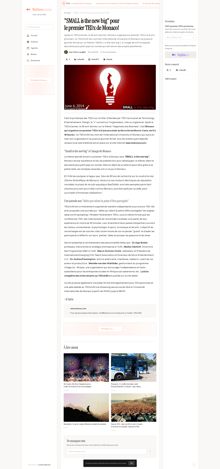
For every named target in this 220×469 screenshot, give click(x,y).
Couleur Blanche (44, 465)
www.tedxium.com (136, 142)
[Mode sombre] (194, 465)
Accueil (67, 13)
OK (131, 463)
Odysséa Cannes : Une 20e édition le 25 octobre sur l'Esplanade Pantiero (111, 3)
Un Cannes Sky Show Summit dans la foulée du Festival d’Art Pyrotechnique (159, 3)
